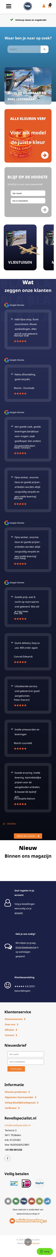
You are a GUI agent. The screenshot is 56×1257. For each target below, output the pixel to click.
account (18, 912)
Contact (9, 1035)
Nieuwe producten (16, 1091)
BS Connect (34, 1243)
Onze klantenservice (26, 947)
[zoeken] (45, 49)
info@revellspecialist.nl (18, 1125)
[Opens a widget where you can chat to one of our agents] (45, 1252)
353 (9, 823)
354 (13, 823)
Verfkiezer (11, 1108)
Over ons (10, 1024)
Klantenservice (14, 1019)
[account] (44, 6)
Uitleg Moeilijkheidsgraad (20, 1102)
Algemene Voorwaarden (19, 1097)
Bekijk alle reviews (26, 836)
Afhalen (9, 1029)
